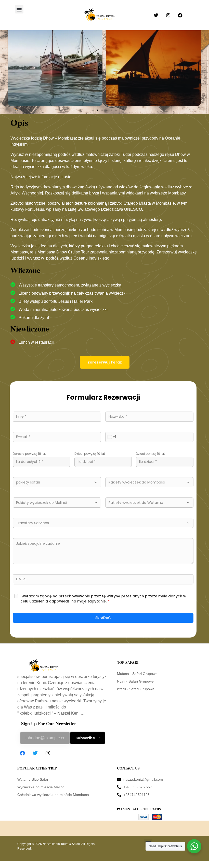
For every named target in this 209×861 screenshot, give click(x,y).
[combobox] (111, 437)
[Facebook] (22, 753)
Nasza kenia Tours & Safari (61, 844)
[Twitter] (35, 753)
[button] (19, 9)
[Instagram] (47, 753)
